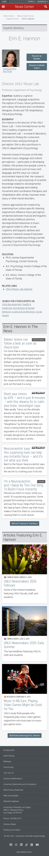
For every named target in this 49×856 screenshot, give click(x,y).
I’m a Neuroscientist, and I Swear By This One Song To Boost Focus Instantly (24, 498)
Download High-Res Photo (9, 70)
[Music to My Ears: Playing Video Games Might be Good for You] (24, 697)
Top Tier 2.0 (8, 773)
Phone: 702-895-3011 (12, 818)
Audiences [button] (42, 2)
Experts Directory (13, 28)
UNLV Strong (8, 756)
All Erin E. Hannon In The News (24, 523)
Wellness (7, 761)
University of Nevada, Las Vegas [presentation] (4, 1)
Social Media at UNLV (24, 852)
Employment (8, 750)
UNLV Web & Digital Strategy (35, 836)
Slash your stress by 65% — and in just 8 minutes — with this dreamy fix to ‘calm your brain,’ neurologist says (24, 416)
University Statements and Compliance (19, 784)
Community (8, 767)
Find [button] (45, 6)
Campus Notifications (12, 778)
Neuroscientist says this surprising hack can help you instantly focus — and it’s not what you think (24, 460)
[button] (3, 6)
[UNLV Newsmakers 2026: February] (24, 573)
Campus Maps (9, 824)
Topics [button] (31, 2)
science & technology (23, 311)
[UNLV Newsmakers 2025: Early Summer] (24, 633)
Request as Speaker (37, 57)
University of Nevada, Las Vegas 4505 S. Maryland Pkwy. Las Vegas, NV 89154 (17, 810)
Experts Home (12, 19)
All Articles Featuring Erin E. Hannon (24, 735)
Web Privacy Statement (13, 790)
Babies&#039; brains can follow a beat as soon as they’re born (24, 362)
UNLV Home (8, 16)
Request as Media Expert (37, 66)
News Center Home (25, 16)
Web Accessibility (10, 796)
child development (12, 304)
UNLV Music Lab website (19, 289)
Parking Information (12, 830)
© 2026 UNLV (9, 836)
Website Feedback (11, 801)
